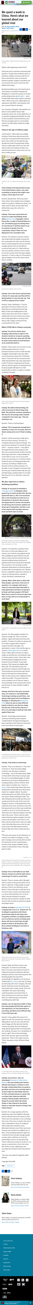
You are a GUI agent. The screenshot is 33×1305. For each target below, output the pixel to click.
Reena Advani (16, 1195)
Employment (6, 1262)
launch (4, 787)
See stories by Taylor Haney (10, 1222)
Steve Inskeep (11, 26)
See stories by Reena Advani (20, 1206)
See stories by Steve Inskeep (20, 1187)
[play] (3, 1303)
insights (21, 96)
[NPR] (5, 1284)
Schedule (5, 1255)
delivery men (10, 219)
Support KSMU (7, 1251)
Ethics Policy (6, 1270)
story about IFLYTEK (21, 907)
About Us (5, 1259)
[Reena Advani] (5, 1197)
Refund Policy (7, 1266)
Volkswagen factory (14, 650)
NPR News (10, 1165)
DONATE (27, 2)
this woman (14, 981)
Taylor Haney (10, 28)
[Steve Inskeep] (5, 1181)
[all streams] (31, 1303)
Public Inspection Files (9, 1248)
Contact (5, 1244)
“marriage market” (8, 491)
